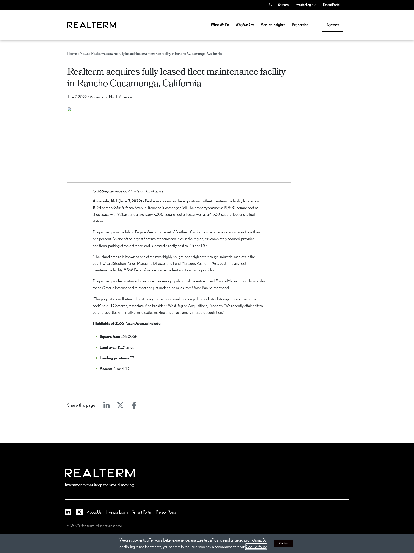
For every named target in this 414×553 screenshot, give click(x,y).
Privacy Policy (166, 512)
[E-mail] (147, 405)
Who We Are (245, 24)
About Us (94, 512)
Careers (283, 5)
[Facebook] (134, 405)
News (84, 53)
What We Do (220, 24)
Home (72, 53)
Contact (333, 24)
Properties (300, 24)
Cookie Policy (256, 546)
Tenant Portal (331, 5)
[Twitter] (120, 405)
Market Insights (272, 24)
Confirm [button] (283, 543)
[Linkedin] (106, 405)
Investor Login (304, 5)
